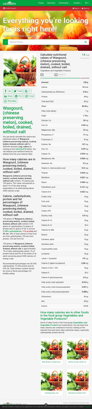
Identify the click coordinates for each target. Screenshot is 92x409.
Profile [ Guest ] (11, 8)
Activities (51, 3)
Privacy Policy (78, 403)
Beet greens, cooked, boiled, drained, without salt (59, 362)
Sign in (77, 8)
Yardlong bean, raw (51, 393)
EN (86, 3)
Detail (86, 407)
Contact (76, 3)
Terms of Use (68, 403)
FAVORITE (61, 75)
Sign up (86, 8)
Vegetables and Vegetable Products (55, 71)
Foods (41, 3)
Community (64, 3)
